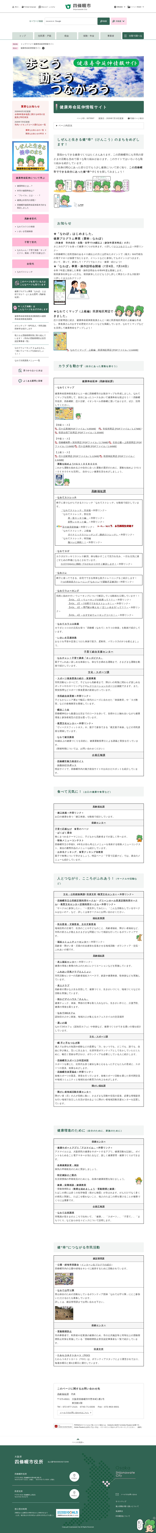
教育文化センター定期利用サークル (80, 904)
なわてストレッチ (67, 497)
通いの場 (62, 1023)
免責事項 (119, 1511)
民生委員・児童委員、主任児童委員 (76, 924)
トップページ (26, 44)
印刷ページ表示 (137, 118)
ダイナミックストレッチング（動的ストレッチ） (93, 534)
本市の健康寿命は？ (26, 191)
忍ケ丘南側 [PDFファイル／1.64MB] (97, 446)
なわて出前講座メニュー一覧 (27, 360)
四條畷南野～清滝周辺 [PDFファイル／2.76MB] (83, 442)
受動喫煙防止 (64, 1331)
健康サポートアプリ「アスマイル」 (76, 1147)
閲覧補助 (120, 7)
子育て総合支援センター (98, 651)
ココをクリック (124, 246)
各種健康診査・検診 (68, 1165)
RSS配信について (123, 1516)
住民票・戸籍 (44, 36)
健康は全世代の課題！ (27, 200)
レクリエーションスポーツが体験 (104, 686)
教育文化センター (67, 723)
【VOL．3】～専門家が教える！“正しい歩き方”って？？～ (98, 607)
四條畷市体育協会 (67, 1072)
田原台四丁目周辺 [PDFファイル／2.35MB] (81, 432)
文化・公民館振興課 (74, 894)
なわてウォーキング (68, 591)
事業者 (110, 36)
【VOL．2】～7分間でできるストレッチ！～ (91, 603)
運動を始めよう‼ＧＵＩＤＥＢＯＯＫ (77, 464)
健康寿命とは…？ (25, 186)
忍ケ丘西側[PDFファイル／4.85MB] (77, 429)
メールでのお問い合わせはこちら (74, 1413)
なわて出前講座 (65, 1212)
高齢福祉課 (99, 491)
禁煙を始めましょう (84, 1189)
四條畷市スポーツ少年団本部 (73, 1060)
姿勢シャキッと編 (78, 522)
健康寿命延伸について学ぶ (30, 178)
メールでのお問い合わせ (129, 1494)
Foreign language (30, 7)
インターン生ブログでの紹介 (96, 1265)
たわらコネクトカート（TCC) (73, 1355)
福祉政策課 (99, 918)
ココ (67, 278)
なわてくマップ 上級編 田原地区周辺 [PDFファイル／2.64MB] (104, 350)
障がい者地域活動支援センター (74, 1092)
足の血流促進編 (70, 527)
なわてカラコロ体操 (68, 624)
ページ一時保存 (136, 7)
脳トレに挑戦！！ (77, 542)
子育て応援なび (63, 829)
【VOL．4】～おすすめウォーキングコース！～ (93, 615)
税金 (66, 36)
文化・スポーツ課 (98, 1036)
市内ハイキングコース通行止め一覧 (30, 125)
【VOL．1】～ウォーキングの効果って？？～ (91, 600)
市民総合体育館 (65, 696)
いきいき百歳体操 (67, 637)
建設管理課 (99, 1258)
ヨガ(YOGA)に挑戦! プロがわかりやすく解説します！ (89, 564)
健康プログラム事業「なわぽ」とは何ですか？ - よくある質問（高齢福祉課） (30, 294)
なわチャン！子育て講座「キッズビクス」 (80, 658)
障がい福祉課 (99, 1086)
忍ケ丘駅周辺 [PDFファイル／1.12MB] (79, 456)
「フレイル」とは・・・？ (28, 195)
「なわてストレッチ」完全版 (76, 510)
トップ (22, 36)
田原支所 (91, 894)
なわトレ (62, 573)
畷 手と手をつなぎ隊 (68, 1043)
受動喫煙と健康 (106, 1189)
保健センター (99, 823)
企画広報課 (98, 755)
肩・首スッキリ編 (78, 518)
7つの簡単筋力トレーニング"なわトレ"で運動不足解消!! (89, 582)
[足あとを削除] (43, 48)
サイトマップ (121, 1501)
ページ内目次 (65, 125)
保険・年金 (88, 36)
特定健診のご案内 (67, 1175)
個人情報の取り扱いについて (127, 1506)
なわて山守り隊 (65, 1290)
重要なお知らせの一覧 (35, 130)
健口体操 (62, 813)
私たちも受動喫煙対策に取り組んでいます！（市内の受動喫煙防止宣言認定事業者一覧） (30, 338)
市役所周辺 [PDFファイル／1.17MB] (122, 429)
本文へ (17, 7)
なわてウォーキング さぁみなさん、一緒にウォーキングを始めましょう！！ (30, 351)
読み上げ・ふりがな (48, 7)
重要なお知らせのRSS (34, 134)
